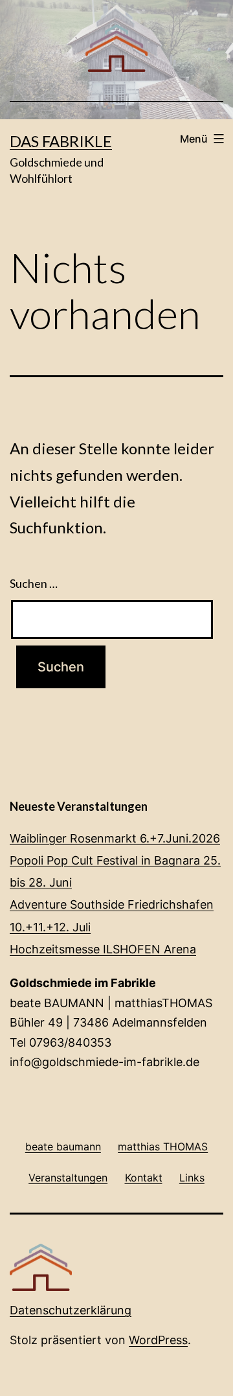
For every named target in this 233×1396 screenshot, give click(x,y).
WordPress (158, 1340)
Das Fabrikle (61, 141)
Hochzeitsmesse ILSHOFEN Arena (103, 949)
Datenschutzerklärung (70, 1310)
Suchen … (34, 583)
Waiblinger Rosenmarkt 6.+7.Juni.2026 (115, 838)
